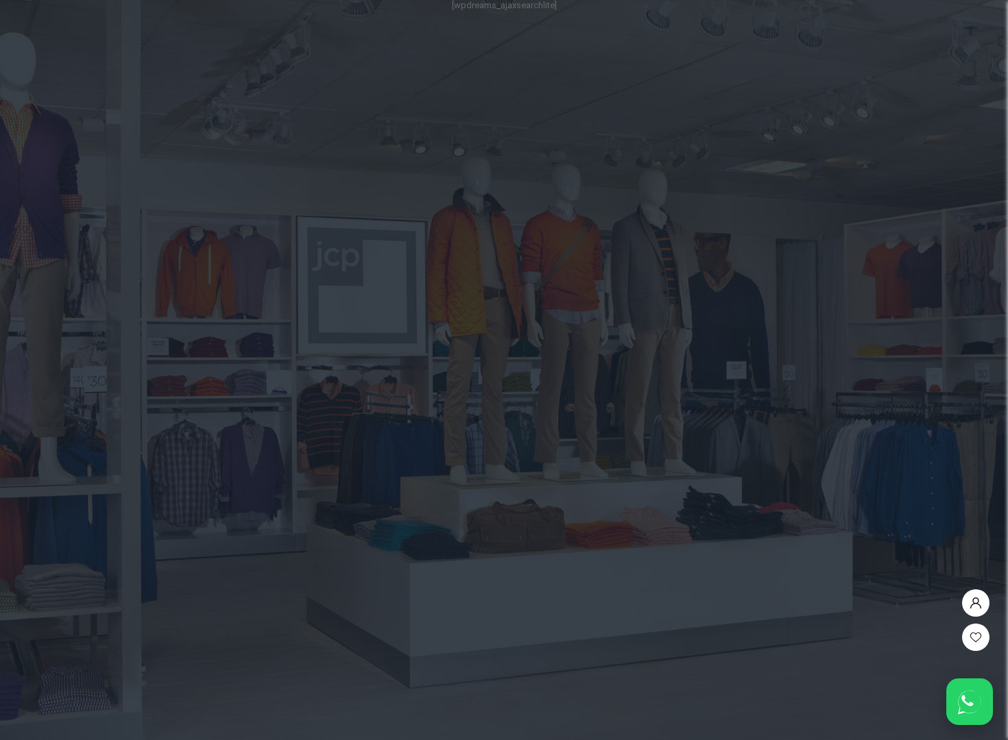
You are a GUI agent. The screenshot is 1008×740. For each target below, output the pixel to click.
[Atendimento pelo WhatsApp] (969, 701)
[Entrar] (975, 599)
